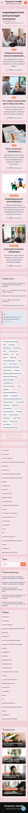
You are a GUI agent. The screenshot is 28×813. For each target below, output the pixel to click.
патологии (5, 489)
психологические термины (9, 513)
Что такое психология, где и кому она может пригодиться (14, 103)
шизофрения (5, 548)
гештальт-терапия (13, 363)
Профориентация (7, 347)
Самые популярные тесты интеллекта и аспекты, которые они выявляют (14, 596)
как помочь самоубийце (8, 379)
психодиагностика (7, 501)
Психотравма (6, 354)
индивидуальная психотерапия (10, 376)
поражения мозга (7, 493)
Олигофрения (12, 344)
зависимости (5, 470)
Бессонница (5, 454)
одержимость (6, 389)
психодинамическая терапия (10, 505)
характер (5, 421)
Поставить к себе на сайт (14, 438)
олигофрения (6, 485)
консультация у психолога (9, 386)
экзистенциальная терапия (9, 552)
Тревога (17, 354)
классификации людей (8, 382)
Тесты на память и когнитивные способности (13, 792)
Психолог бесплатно (13, 351)
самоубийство (19, 411)
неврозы (4, 481)
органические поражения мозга (10, 392)
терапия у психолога (13, 414)
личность (19, 386)
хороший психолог (14, 421)
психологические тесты (8, 402)
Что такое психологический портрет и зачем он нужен (12, 589)
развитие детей (15, 405)
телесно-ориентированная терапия (12, 540)
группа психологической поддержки (11, 367)
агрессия (20, 360)
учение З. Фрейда (17, 417)
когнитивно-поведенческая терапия (12, 478)
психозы (4, 509)
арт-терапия (5, 450)
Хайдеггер (5, 357)
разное (14, 49)
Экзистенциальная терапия (9, 360)
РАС (12, 354)
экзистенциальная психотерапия (10, 427)
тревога (4, 544)
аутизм (4, 363)
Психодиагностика (17, 347)
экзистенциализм (7, 424)
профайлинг (6, 395)
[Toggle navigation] (2, 3)
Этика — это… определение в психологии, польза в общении (13, 761)
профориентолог (15, 395)
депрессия (5, 466)
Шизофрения (13, 357)
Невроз (4, 344)
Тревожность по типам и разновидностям (13, 296)
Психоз (4, 351)
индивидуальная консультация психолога (12, 373)
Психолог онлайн (13, 1)
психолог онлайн (20, 402)
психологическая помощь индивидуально (12, 398)
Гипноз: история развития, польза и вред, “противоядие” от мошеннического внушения (13, 285)
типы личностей (6, 417)
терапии (4, 414)
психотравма (5, 525)
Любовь (4, 602)
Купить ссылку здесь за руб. (14, 435)
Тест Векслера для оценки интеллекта (13, 305)
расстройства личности (8, 411)
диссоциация (17, 370)
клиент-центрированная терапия (11, 474)
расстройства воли (7, 408)
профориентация (7, 497)
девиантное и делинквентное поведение (13, 462)
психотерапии (14, 195)
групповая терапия (7, 370)
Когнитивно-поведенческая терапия (11, 341)
